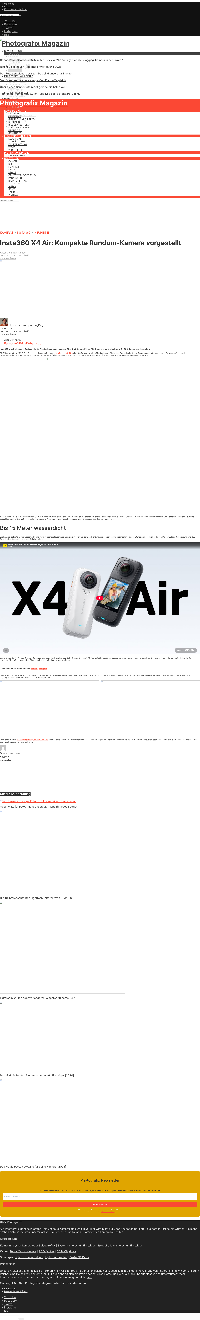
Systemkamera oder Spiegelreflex (34, 1245)
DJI (10, 164)
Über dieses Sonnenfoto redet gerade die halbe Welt (33, 87)
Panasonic (15, 178)
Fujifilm (13, 166)
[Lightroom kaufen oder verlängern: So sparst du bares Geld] (62, 992)
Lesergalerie (16, 95)
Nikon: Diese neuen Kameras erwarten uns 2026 (30, 66)
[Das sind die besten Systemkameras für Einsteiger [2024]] (52, 1069)
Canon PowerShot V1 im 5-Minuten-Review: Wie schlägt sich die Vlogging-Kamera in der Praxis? (61, 60)
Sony (11, 189)
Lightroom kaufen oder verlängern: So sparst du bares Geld (37, 998)
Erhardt (34, 669)
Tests (12, 147)
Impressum (10, 1288)
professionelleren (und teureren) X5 (32, 740)
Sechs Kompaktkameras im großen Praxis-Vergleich (33, 80)
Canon (12, 161)
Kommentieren (8, 258)
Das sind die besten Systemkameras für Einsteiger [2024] (37, 1075)
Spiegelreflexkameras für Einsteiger (119, 1245)
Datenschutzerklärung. (108, 1212)
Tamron (13, 192)
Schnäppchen (17, 141)
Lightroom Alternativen (29, 1257)
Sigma (12, 186)
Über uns (9, 3)
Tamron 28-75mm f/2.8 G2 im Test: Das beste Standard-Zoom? (40, 93)
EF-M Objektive (66, 1251)
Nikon (12, 172)
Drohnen (14, 62)
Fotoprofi (43, 669)
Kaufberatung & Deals (18, 76)
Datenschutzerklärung (16, 1291)
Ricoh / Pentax (17, 180)
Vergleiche (15, 90)
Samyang (14, 183)
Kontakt (8, 6)
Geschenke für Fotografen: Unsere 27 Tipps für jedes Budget (38, 806)
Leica (11, 169)
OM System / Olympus (22, 115)
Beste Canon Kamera (23, 1251)
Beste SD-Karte (79, 1257)
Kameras (13, 53)
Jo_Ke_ (38, 325)
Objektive (14, 56)
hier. (89, 1277)
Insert (21, 1319)
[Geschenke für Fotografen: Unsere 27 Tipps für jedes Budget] (38, 801)
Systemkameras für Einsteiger (76, 1245)
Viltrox (13, 194)
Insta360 (24, 232)
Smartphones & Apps (21, 119)
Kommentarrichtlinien (15, 9)
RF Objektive (46, 1251)
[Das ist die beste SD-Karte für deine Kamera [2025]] (62, 1161)
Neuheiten (15, 70)
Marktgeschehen (19, 127)
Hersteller (11, 98)
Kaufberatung (17, 84)
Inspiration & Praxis (16, 152)
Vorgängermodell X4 (64, 353)
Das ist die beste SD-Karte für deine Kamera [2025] (33, 1166)
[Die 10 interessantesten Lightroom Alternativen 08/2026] (62, 892)
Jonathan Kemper (16, 252)
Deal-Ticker (15, 138)
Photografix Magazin (34, 103)
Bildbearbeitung (19, 65)
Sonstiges (14, 133)
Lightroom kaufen (56, 1257)
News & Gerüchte (15, 51)
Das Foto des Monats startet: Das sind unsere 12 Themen (36, 73)
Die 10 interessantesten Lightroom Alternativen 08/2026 (36, 898)
